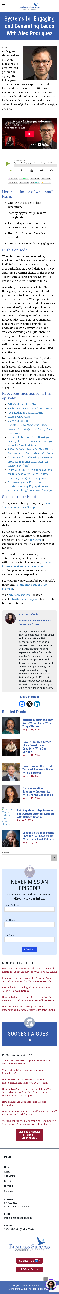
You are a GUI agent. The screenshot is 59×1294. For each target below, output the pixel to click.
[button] (54, 858)
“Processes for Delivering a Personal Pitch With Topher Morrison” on (30, 462)
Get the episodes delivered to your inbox (29, 1135)
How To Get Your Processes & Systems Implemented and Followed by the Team (25, 1081)
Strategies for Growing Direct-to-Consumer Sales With (26, 989)
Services (9, 1176)
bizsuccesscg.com (20, 595)
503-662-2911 (11, 1229)
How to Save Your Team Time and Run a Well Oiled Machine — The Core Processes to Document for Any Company (27, 1092)
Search (5, 852)
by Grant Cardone (41, 453)
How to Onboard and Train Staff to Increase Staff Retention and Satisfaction (29, 1113)
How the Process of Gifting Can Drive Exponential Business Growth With (28, 1008)
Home (7, 1167)
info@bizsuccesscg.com (24, 599)
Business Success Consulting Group (30, 408)
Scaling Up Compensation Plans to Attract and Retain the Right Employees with (29, 970)
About (8, 1171)
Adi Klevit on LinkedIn (22, 404)
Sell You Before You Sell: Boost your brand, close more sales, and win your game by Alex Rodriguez (31, 441)
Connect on (27, 1260)
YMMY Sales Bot (18, 421)
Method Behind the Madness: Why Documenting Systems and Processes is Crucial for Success (29, 1122)
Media (8, 1181)
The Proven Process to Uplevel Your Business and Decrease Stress (27, 1062)
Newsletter (11, 1186)
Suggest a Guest (29, 1033)
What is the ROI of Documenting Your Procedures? (23, 1071)
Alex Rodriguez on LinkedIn (25, 412)
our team (35, 540)
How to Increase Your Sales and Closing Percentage (24, 1103)
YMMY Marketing (19, 417)
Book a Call (28, 1269)
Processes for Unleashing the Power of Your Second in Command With (27, 980)
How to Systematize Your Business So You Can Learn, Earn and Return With (28, 999)
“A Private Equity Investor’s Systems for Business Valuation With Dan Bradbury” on (30, 474)
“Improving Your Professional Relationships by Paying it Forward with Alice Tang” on (30, 486)
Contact (9, 1190)
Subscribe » (29, 949)
